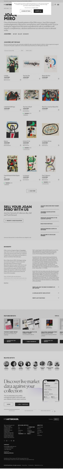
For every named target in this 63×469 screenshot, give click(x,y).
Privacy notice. (35, 7)
